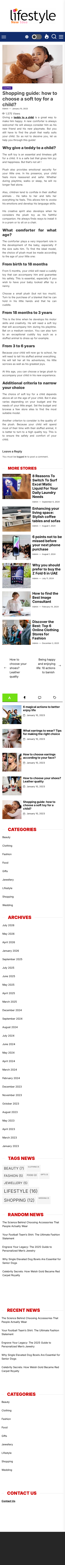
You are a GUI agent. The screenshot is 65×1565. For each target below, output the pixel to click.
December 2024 (12, 1010)
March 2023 (9, 1137)
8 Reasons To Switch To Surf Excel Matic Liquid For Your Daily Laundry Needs (45, 486)
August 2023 (10, 1112)
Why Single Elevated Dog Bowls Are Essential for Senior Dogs (31, 1261)
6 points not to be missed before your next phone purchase (47, 543)
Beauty (6, 837)
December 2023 (12, 1086)
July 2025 (8, 967)
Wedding (7, 905)
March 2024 (9, 1069)
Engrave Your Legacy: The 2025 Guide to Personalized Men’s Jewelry (27, 1248)
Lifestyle (7, 888)
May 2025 (8, 984)
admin (5, 108)
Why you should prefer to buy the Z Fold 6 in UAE (46, 569)
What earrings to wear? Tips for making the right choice (42, 732)
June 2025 (8, 976)
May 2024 (8, 1052)
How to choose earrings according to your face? (40, 756)
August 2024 (10, 1027)
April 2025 (8, 993)
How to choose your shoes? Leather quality (42, 779)
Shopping (7, 88)
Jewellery (8, 879)
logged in (22, 456)
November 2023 (12, 1095)
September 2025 (12, 959)
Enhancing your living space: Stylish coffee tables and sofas (46, 514)
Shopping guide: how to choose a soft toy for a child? (39, 805)
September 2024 (12, 1018)
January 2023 (10, 1146)
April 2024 (8, 1061)
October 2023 (10, 1103)
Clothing (7, 845)
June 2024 (8, 1044)
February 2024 (11, 1078)
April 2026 (8, 942)
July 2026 (8, 925)
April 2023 (8, 1129)
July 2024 (8, 1035)
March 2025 (9, 1001)
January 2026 (10, 950)
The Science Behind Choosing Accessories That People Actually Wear (30, 1224)
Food (5, 862)
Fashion (7, 854)
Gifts (5, 871)
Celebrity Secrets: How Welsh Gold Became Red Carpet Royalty (31, 1273)
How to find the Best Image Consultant (45, 597)
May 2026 (8, 933)
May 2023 (8, 1120)
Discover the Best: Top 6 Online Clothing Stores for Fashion (45, 630)
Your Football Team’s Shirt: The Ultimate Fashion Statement (31, 1236)
